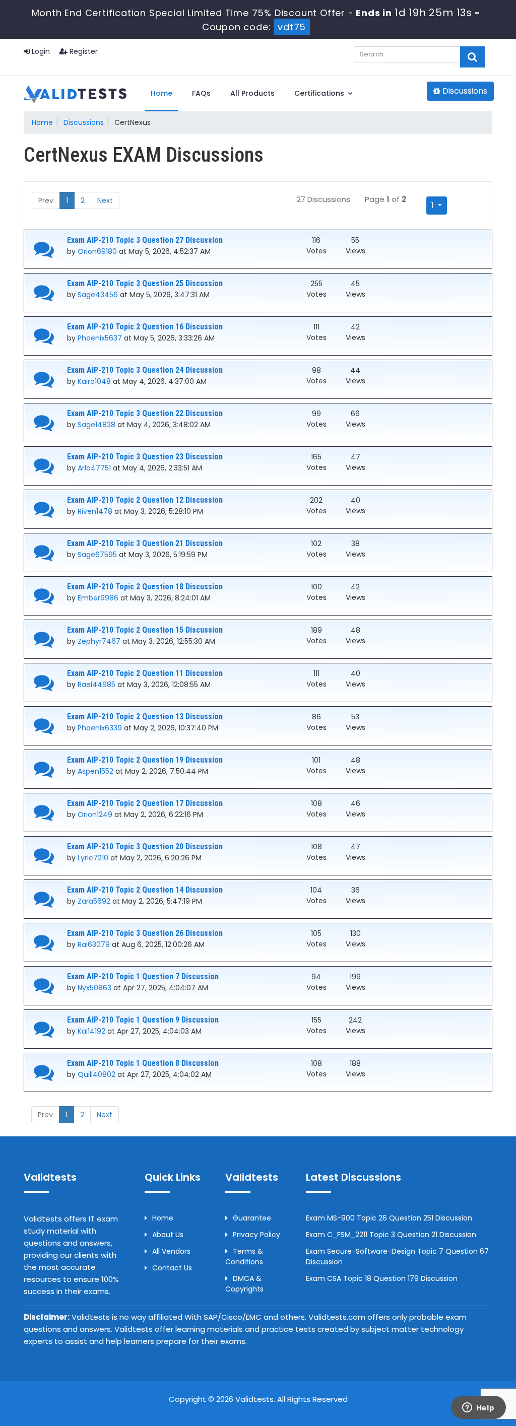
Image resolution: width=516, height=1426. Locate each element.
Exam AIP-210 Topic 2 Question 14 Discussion (145, 890)
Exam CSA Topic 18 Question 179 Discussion (382, 1278)
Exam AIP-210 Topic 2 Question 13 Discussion (145, 716)
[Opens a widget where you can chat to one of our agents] (478, 1408)
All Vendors (171, 1251)
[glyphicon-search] (472, 56)
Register (83, 51)
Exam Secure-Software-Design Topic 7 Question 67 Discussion (397, 1256)
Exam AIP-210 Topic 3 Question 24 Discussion (145, 370)
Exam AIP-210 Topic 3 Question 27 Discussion (145, 240)
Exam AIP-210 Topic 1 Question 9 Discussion (143, 1020)
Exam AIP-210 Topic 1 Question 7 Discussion (143, 976)
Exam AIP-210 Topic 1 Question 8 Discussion (143, 1063)
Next (105, 200)
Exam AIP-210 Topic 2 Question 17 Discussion (145, 803)
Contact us (172, 1268)
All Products (252, 93)
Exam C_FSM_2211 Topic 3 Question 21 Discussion (391, 1235)
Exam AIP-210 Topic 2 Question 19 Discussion (145, 760)
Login (40, 51)
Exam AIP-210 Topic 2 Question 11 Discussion (145, 673)
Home (161, 93)
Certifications (320, 93)
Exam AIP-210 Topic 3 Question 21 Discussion (145, 543)
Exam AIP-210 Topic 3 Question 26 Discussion (145, 933)
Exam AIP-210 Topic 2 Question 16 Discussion (145, 326)
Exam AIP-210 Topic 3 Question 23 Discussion (145, 456)
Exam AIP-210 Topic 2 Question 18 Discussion (145, 586)
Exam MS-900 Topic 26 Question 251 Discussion (389, 1218)
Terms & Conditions (244, 1256)
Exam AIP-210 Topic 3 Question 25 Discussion (145, 283)
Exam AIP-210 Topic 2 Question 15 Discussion (145, 630)
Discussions (463, 91)
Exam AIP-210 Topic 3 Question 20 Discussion (145, 846)
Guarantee (252, 1218)
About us (167, 1235)
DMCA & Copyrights (244, 1283)
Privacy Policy (256, 1235)
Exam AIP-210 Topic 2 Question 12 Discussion (145, 500)
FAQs (201, 93)
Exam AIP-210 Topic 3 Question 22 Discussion (145, 413)
